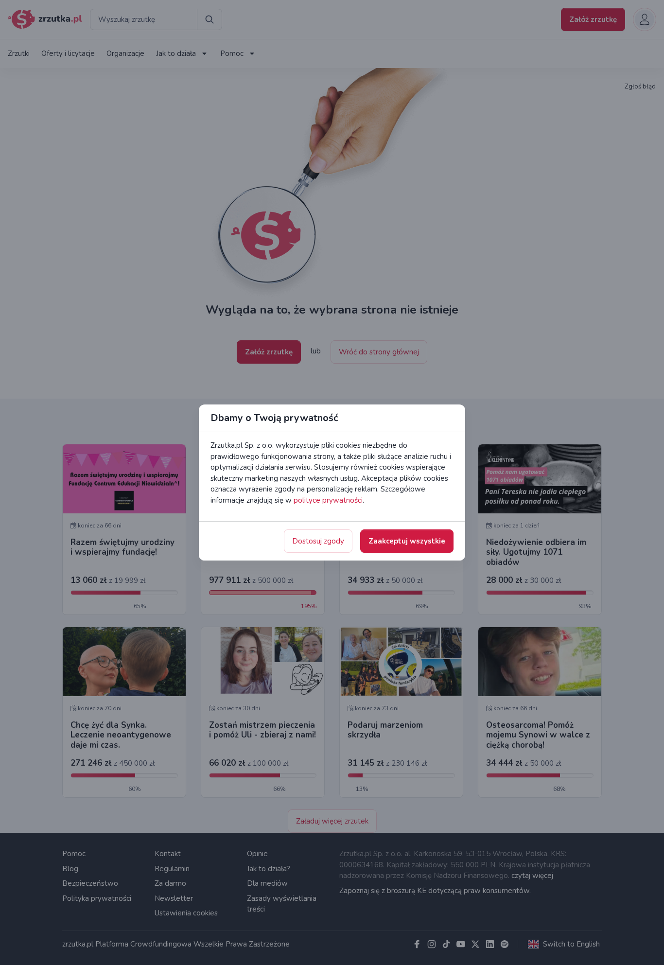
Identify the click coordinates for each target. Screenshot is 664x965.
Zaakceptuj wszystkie (406, 541)
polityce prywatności (328, 500)
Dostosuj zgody (318, 541)
